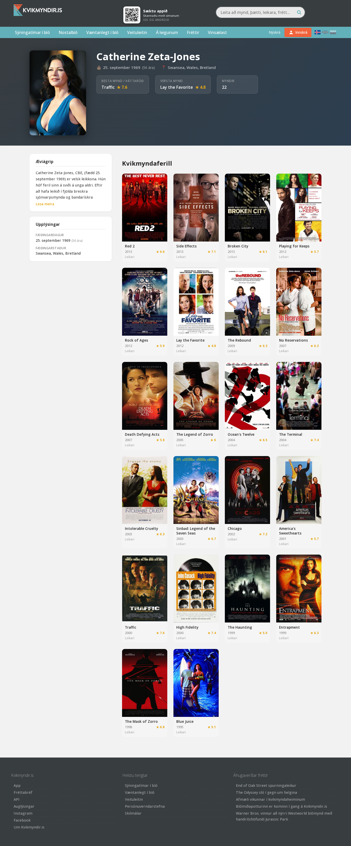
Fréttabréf (23, 792)
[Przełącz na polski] (333, 32)
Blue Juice (184, 721)
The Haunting (240, 627)
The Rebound (239, 340)
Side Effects (186, 246)
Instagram (23, 813)
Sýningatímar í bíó (32, 32)
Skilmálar (133, 813)
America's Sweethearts (290, 531)
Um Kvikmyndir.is (29, 827)
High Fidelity (187, 627)
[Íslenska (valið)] (318, 32)
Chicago (235, 528)
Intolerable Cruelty (141, 528)
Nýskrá (274, 32)
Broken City (238, 246)
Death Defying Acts (142, 434)
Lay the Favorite (176, 87)
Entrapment (289, 627)
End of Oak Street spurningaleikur (266, 785)
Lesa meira (45, 204)
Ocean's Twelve (241, 434)
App (17, 785)
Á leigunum (167, 32)
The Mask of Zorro (141, 721)
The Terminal (290, 434)
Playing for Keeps (294, 246)
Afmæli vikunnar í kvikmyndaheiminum (270, 799)
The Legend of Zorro (194, 434)
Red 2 (130, 246)
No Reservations (293, 340)
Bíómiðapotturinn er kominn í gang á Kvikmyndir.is (281, 806)
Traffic (108, 87)
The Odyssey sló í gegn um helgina (266, 792)
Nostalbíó (68, 32)
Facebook (22, 820)
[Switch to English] (325, 32)
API (17, 799)
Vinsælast (217, 32)
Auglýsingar (24, 806)
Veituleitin (137, 32)
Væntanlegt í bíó (102, 32)
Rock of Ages (136, 340)
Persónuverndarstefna (145, 806)
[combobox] (260, 12)
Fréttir (193, 32)
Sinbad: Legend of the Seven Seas (195, 531)
